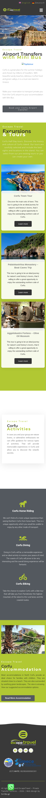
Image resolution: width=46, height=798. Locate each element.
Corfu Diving (23, 545)
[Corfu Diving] (23, 538)
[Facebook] (15, 750)
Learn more (23, 224)
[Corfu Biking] (23, 577)
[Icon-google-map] (31, 750)
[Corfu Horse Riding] (23, 504)
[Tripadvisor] (25, 750)
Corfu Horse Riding (23, 510)
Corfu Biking (23, 583)
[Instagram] (20, 750)
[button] (34, 10)
